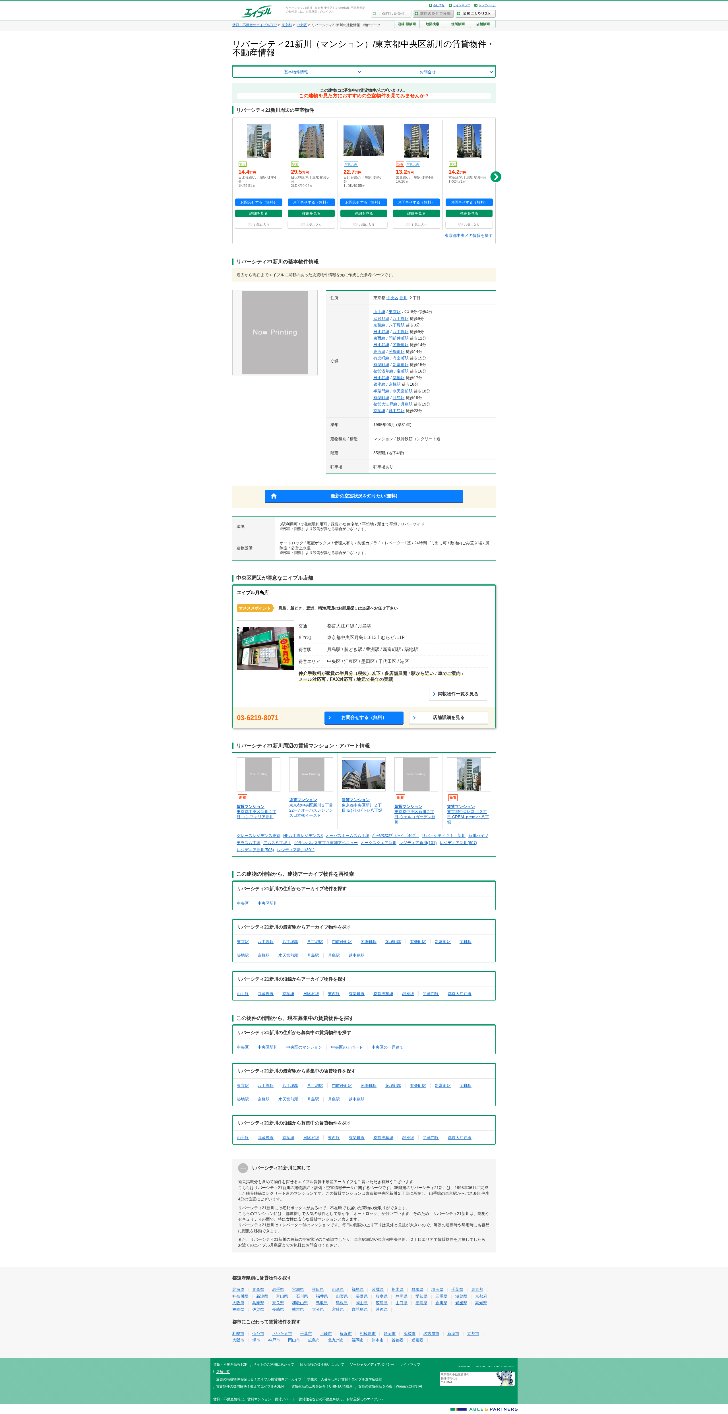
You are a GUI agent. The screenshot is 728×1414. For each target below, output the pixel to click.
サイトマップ (461, 5)
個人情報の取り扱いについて (322, 1365)
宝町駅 (403, 371)
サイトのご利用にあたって (273, 1365)
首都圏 (398, 1340)
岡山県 (362, 1303)
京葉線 (379, 325)
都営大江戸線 (385, 404)
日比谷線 (381, 331)
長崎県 (278, 1309)
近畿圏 (417, 1340)
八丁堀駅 (401, 318)
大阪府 (238, 1303)
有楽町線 (381, 358)
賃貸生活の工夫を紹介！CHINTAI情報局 (322, 1386)
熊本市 (378, 1340)
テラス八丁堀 (248, 842)
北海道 (238, 1289)
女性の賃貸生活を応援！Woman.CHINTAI (390, 1386)
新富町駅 (401, 364)
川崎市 (326, 1333)
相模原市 (368, 1333)
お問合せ (428, 72)
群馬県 (417, 1289)
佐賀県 (258, 1309)
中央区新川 (268, 903)
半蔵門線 (381, 391)
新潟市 (453, 1333)
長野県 (362, 1296)
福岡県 (238, 1309)
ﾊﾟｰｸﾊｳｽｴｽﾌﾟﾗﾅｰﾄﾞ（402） (395, 835)
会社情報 (438, 5)
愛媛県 (461, 1303)
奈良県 (278, 1303)
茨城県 (378, 1289)
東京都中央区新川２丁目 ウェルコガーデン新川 (414, 816)
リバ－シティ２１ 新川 (444, 835)
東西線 (379, 338)
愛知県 (421, 1296)
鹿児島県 (360, 1309)
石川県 (302, 1296)
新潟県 (262, 1296)
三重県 (441, 1296)
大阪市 (238, 1340)
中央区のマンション (304, 1047)
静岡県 (402, 1296)
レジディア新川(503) (255, 849)
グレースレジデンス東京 (258, 835)
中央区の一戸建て (388, 1047)
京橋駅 (395, 384)
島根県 (342, 1303)
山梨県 (342, 1296)
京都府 (481, 1296)
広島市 (314, 1340)
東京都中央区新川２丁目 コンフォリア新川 (256, 814)
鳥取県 (322, 1303)
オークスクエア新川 (378, 842)
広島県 (382, 1303)
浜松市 (409, 1333)
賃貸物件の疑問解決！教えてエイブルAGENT (251, 1386)
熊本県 (298, 1309)
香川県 (441, 1303)
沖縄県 (382, 1309)
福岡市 (358, 1340)
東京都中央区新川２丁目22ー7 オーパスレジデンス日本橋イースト (311, 810)
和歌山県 (300, 1303)
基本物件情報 (296, 72)
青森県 (258, 1289)
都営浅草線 (383, 371)
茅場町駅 (401, 344)
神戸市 (274, 1340)
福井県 (322, 1296)
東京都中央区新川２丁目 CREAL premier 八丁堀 (468, 816)
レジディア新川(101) (418, 842)
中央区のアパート (347, 1047)
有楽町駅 (401, 358)
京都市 (473, 1333)
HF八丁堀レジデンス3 (303, 835)
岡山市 (294, 1340)
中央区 (392, 297)
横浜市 (346, 1333)
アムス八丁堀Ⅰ (277, 842)
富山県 (282, 1296)
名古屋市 (431, 1333)
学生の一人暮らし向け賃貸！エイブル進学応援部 (344, 1379)
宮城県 (298, 1289)
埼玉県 (437, 1289)
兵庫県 (258, 1303)
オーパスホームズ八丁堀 (347, 835)
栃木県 (398, 1289)
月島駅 (399, 397)
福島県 (358, 1289)
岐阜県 (382, 1296)
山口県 (402, 1303)
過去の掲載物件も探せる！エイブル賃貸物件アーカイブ (258, 1379)
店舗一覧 (223, 1372)
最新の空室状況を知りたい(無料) (364, 495)
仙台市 (258, 1333)
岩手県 (278, 1289)
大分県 (318, 1309)
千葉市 (306, 1333)
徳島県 (421, 1303)
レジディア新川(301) (296, 849)
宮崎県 (338, 1309)
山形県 (338, 1289)
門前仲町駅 (399, 338)
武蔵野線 (381, 318)
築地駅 (399, 377)
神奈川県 (240, 1296)
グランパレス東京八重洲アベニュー (326, 842)
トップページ (487, 5)
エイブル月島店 (253, 592)
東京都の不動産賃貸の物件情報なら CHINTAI (455, 1378)
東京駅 (395, 311)
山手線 (379, 311)
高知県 (481, 1303)
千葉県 (457, 1289)
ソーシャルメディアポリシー (372, 1365)
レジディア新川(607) (458, 842)
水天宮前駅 (403, 391)
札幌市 (238, 1333)
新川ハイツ (478, 835)
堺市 (256, 1340)
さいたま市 (282, 1333)
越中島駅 (397, 410)
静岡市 (390, 1333)
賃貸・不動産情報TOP (230, 1365)
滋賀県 (461, 1296)
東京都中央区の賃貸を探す (469, 235)
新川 (404, 297)
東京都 (477, 1289)
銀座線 (379, 384)
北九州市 (336, 1340)
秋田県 (318, 1289)
